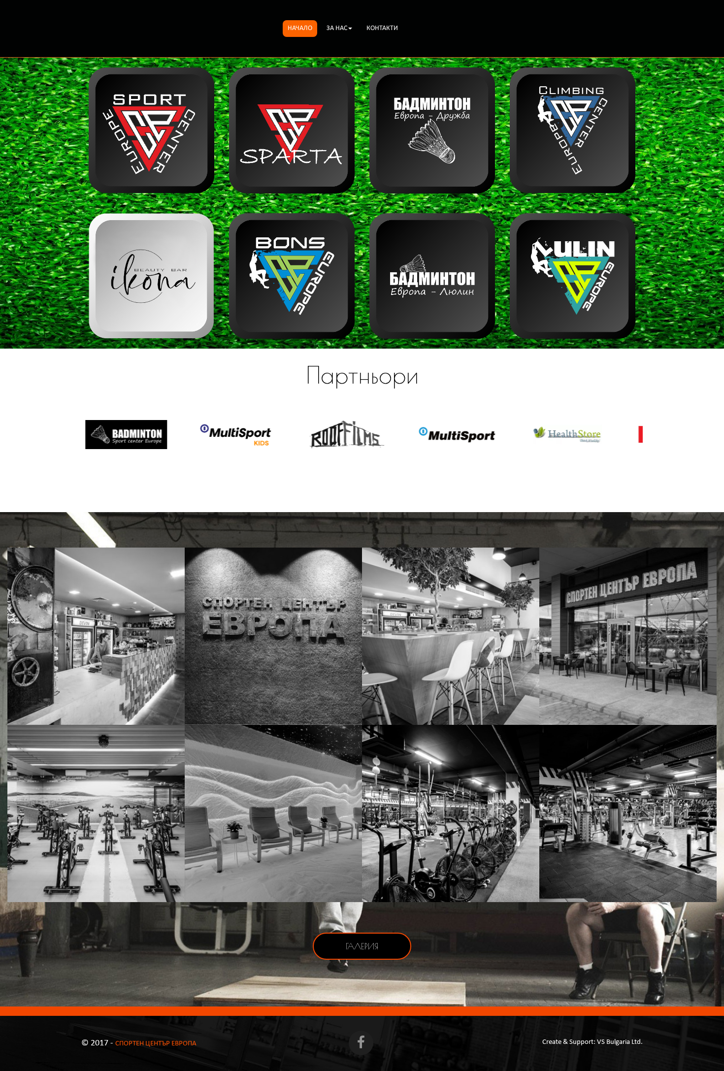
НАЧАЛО (300, 28)
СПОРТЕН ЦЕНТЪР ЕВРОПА (156, 1043)
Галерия (362, 946)
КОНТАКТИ (382, 28)
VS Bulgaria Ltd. (620, 1042)
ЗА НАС (337, 28)
